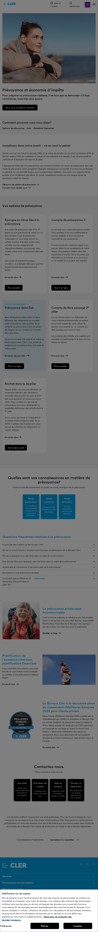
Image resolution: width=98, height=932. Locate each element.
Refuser (44, 926)
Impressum (15, 920)
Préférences (5, 926)
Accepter (78, 926)
